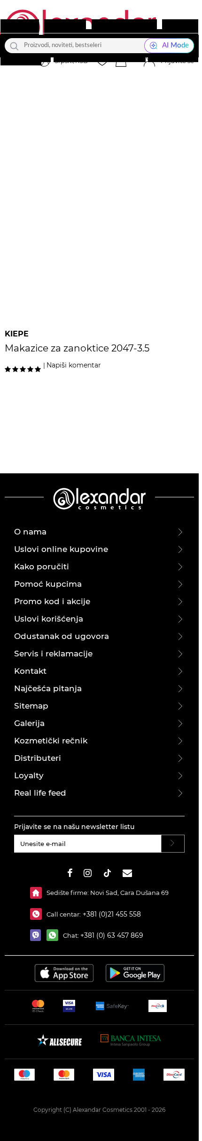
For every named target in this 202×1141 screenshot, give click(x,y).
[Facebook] (70, 874)
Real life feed (40, 793)
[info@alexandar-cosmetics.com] (127, 874)
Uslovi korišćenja (48, 618)
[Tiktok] (107, 874)
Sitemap (31, 705)
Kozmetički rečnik (50, 740)
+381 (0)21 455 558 (111, 914)
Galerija (29, 723)
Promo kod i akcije (52, 601)
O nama (30, 531)
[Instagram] (88, 874)
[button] (120, 61)
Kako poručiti (41, 566)
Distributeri (37, 758)
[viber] (38, 935)
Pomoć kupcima (48, 584)
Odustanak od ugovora (61, 636)
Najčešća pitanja (48, 688)
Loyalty (29, 775)
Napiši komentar (74, 365)
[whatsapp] (55, 935)
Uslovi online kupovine (61, 549)
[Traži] (14, 45)
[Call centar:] (38, 914)
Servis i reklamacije (53, 653)
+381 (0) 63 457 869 (111, 935)
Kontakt (30, 671)
